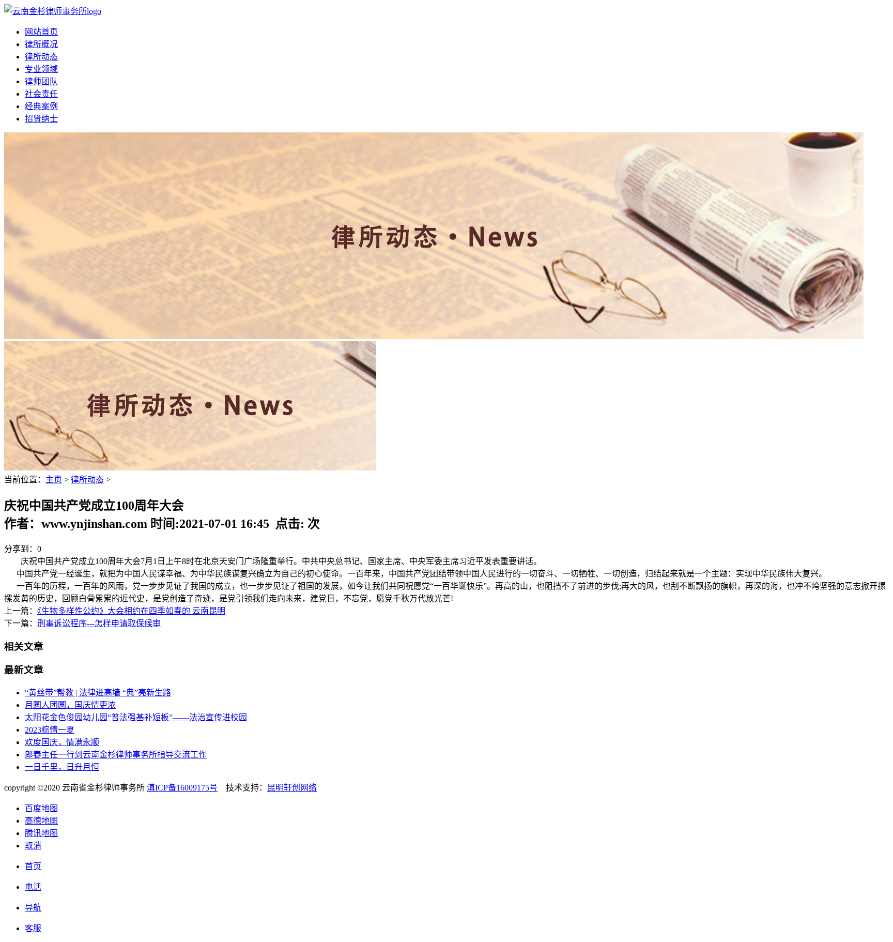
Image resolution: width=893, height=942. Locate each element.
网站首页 (41, 31)
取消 (33, 845)
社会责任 (41, 93)
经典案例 (41, 106)
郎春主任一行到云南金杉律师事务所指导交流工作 (116, 754)
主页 (53, 479)
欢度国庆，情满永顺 (62, 742)
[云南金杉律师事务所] (52, 11)
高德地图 (41, 820)
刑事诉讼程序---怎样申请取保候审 (99, 623)
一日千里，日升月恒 (62, 767)
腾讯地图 (41, 833)
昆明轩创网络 (292, 787)
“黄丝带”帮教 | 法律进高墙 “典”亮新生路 (98, 692)
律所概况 (41, 44)
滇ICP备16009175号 (182, 787)
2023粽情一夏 (49, 729)
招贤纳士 (41, 118)
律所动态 (41, 56)
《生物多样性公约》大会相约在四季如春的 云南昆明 (131, 610)
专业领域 (41, 69)
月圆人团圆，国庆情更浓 (70, 705)
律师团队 (41, 81)
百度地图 (41, 808)
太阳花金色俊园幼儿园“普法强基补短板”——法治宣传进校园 (136, 717)
